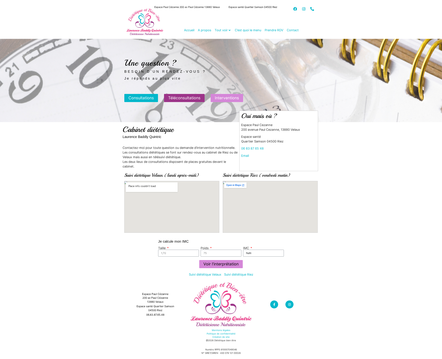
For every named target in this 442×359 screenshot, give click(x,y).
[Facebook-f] (274, 304)
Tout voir (221, 30)
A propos (204, 30)
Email (245, 155)
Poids (205, 248)
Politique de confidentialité (221, 333)
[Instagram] (304, 9)
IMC (246, 248)
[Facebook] (295, 9)
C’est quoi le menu (248, 30)
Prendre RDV (274, 30)
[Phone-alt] (312, 9)
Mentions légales (221, 330)
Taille (162, 248)
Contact (293, 30)
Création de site (221, 337)
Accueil (189, 30)
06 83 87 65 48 (252, 148)
